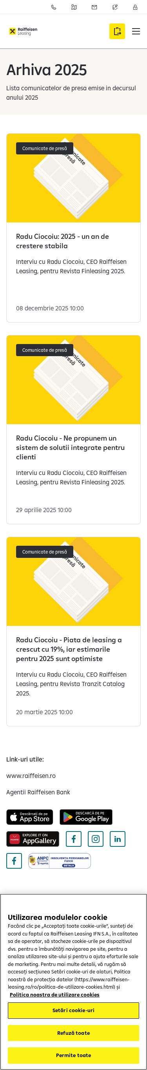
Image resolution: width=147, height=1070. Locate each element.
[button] (136, 31)
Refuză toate (73, 1033)
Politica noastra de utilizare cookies (55, 994)
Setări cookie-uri (73, 1010)
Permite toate (73, 1055)
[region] (73, 982)
